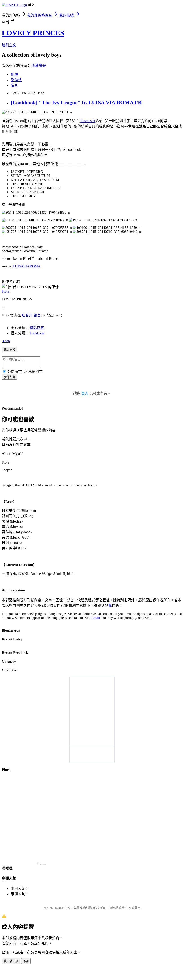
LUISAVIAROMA (27, 266)
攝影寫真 (37, 328)
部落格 (16, 80)
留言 (37, 315)
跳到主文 (9, 45)
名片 (14, 85)
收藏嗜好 (38, 65)
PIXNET (58, 908)
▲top (6, 341)
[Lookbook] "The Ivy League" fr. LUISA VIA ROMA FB (76, 102)
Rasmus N (87, 121)
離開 (26, 961)
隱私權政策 (117, 908)
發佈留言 (9, 377)
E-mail (95, 618)
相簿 (14, 74)
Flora (5, 291)
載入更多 (9, 349)
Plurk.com (41, 864)
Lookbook (37, 333)
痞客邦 (27, 315)
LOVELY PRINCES (33, 33)
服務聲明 (134, 908)
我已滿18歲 (11, 961)
